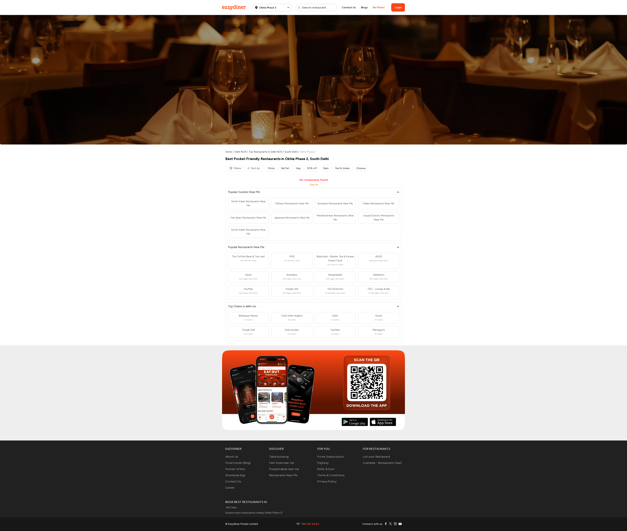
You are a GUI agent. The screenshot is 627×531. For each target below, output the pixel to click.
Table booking (279, 456)
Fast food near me (281, 463)
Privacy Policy (327, 481)
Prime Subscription (330, 456)
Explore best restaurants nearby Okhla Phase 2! (254, 512)
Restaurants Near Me (283, 475)
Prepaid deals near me (284, 469)
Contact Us (349, 7)
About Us (231, 456)
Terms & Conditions (331, 475)
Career (230, 487)
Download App (235, 475)
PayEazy (323, 463)
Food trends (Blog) (238, 463)
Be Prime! (379, 7)
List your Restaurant (376, 456)
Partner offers (235, 469)
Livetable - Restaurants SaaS (382, 463)
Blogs (364, 7)
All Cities (231, 507)
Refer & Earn (325, 469)
